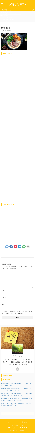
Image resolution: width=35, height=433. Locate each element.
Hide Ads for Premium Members (10, 14)
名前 (3, 290)
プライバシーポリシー (7, 19)
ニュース (20, 10)
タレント (12, 10)
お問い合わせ (4, 15)
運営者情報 (4, 10)
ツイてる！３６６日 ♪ (17, 5)
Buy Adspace (4, 12)
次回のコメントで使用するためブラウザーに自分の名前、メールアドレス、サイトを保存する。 (17, 312)
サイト (4, 304)
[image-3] (19, 246)
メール (4, 297)
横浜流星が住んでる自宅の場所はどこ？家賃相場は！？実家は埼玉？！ (16, 384)
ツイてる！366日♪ (6, 17)
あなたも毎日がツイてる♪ (17, 425)
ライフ (26, 10)
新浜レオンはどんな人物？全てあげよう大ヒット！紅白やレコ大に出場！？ (17, 404)
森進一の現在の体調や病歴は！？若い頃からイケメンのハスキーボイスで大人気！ (17, 389)
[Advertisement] (17, 128)
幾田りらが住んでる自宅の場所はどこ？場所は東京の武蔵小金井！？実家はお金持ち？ (17, 394)
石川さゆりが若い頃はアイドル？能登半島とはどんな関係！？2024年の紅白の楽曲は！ (17, 399)
